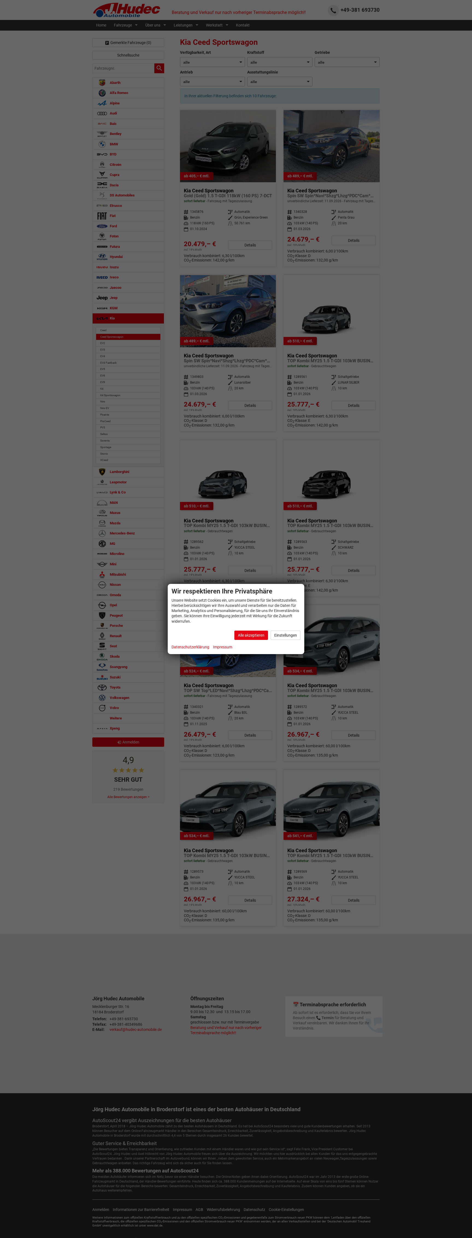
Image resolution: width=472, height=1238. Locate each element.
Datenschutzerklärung (190, 647)
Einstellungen (285, 635)
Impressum (222, 647)
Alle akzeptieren (251, 635)
